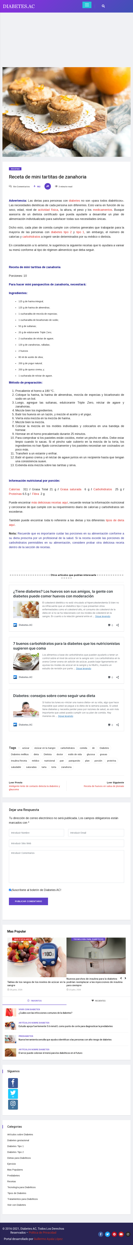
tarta (44, 767)
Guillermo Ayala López (48, 1239)
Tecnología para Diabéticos (88, 939)
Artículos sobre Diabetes (34, 1023)
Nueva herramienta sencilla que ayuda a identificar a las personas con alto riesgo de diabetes (65, 1039)
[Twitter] (107, 1234)
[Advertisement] (66, 38)
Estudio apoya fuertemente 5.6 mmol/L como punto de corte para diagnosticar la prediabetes (66, 1026)
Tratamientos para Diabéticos (22, 1199)
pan (62, 760)
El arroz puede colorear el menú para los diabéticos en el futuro (50, 1053)
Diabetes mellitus (20, 754)
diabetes (75, 200)
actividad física (48, 209)
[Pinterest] (114, 1234)
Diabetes (104, 748)
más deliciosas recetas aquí (49, 502)
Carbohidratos (103, 489)
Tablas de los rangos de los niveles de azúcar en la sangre (36, 983)
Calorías (15, 489)
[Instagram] (128, 1234)
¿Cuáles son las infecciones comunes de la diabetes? (45, 1013)
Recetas (15, 169)
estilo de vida (75, 754)
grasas (103, 754)
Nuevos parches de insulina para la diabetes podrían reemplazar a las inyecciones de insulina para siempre (94, 982)
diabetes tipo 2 (61, 232)
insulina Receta (19, 760)
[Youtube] (121, 1234)
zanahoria (66, 767)
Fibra (36, 494)
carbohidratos (31, 236)
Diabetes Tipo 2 (15, 1152)
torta (53, 767)
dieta (36, 754)
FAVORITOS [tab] (36, 1000)
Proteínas (15, 494)
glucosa (91, 754)
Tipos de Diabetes (16, 1193)
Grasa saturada (71, 489)
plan (87, 760)
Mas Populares (22, 939)
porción (98, 760)
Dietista (48, 754)
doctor (60, 754)
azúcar (25, 748)
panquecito (74, 760)
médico (35, 760)
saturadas (31, 767)
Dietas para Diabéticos (19, 1158)
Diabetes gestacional (18, 1140)
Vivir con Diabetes (29, 1009)
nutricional (49, 760)
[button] (127, 980)
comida (83, 748)
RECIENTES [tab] (100, 1000)
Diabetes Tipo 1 (15, 1146)
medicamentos (102, 209)
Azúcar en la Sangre (44, 748)
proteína (111, 760)
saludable (16, 767)
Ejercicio (11, 1164)
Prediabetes (26, 1036)
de (93, 748)
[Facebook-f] (100, 1234)
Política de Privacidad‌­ (42, 1232)
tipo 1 (80, 232)
